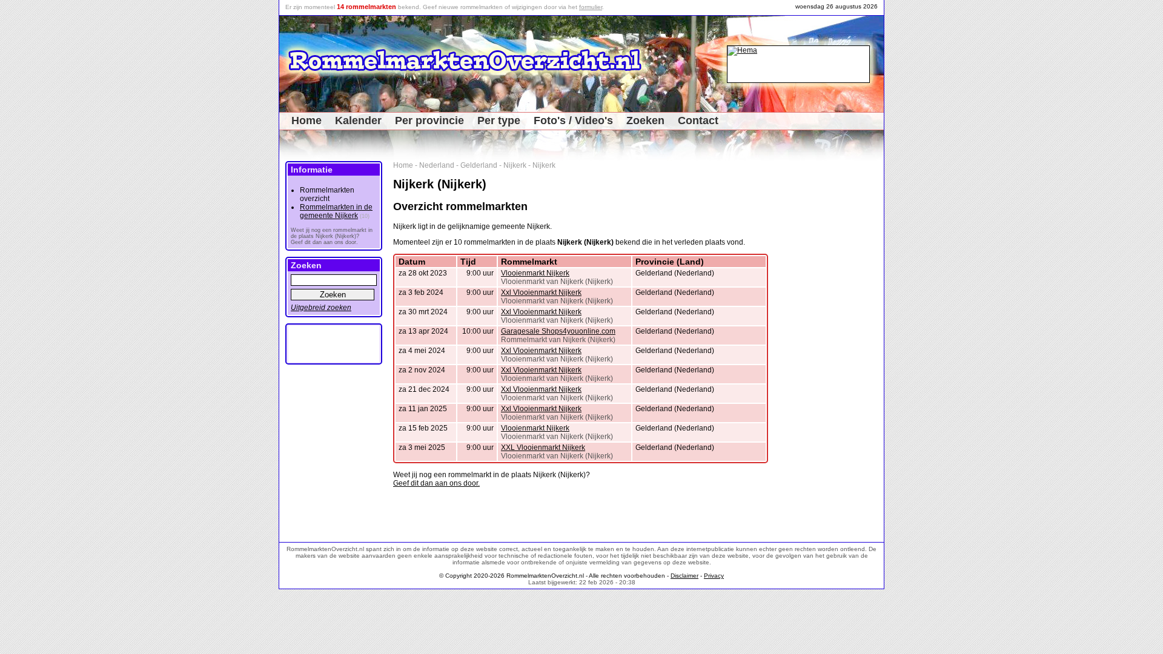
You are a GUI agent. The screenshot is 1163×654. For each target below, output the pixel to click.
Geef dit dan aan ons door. (436, 483)
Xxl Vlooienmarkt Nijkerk (541, 292)
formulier (590, 7)
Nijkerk (514, 165)
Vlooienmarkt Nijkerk (535, 273)
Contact (698, 120)
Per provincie (429, 120)
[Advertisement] (843, 342)
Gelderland (478, 165)
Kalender (358, 120)
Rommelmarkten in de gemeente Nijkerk (336, 211)
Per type (498, 120)
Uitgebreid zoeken (321, 307)
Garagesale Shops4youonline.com (558, 331)
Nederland (436, 165)
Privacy (714, 575)
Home (306, 120)
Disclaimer (684, 575)
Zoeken (645, 120)
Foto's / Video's (573, 120)
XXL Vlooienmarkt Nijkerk (543, 447)
